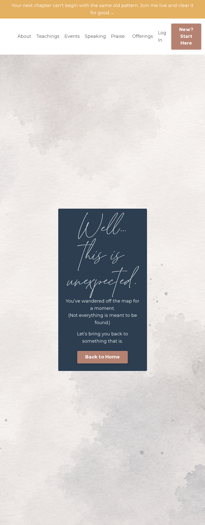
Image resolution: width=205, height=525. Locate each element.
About (24, 36)
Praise (118, 36)
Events (72, 36)
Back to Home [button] (102, 357)
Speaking (95, 36)
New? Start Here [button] (186, 36)
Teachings (48, 36)
